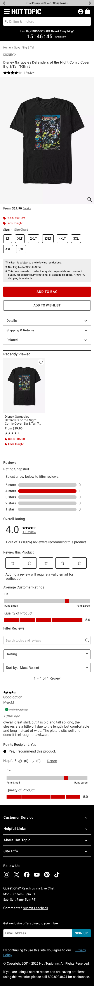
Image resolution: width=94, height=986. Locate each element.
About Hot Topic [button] (16, 840)
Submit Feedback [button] (35, 908)
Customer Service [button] (18, 817)
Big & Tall (28, 47)
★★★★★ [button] (11, 433)
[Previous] (4, 3)
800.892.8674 (57, 977)
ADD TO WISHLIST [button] (47, 305)
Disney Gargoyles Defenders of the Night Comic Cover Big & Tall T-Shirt (22, 420)
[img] (6, 874)
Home (7, 47)
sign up (81, 933)
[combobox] (47, 21)
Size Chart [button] (21, 229)
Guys (17, 47)
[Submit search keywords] (6, 21)
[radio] (7, 238)
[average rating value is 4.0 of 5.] (13, 72)
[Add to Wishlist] (41, 362)
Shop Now (59, 3)
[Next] (90, 3)
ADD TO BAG (47, 292)
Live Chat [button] (47, 888)
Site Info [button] (10, 851)
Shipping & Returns (20, 330)
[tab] (47, 140)
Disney (8, 54)
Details (12, 321)
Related (12, 340)
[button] (6, 11)
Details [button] (27, 208)
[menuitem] (88, 11)
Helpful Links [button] (14, 829)
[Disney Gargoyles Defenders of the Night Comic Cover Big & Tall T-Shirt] (24, 385)
